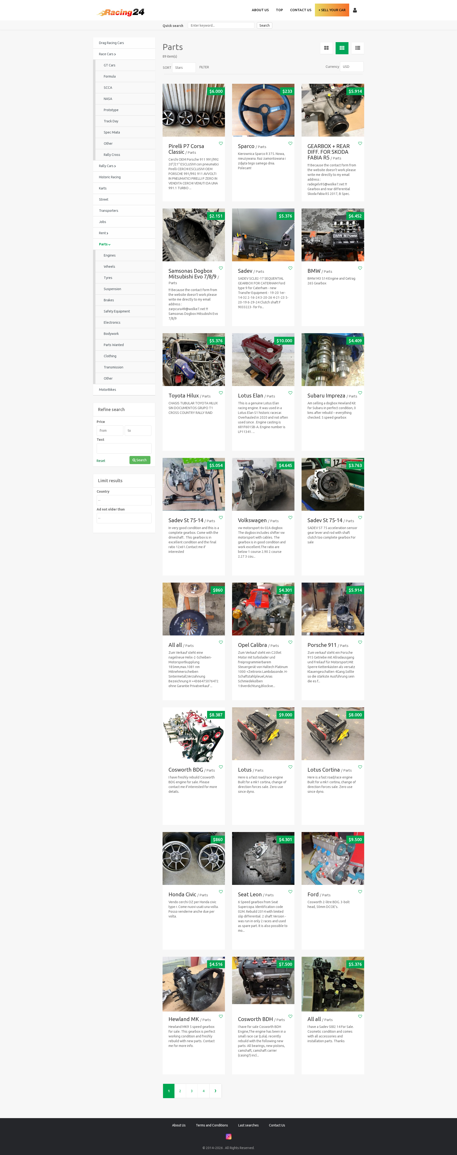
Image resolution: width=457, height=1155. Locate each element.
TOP (279, 10)
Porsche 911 (322, 645)
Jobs (102, 222)
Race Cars (106, 54)
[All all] (194, 609)
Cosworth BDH (255, 1019)
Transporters (108, 211)
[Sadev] (263, 235)
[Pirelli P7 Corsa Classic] (194, 110)
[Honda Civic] (194, 858)
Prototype (111, 110)
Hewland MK (184, 1019)
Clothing (110, 356)
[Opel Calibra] (263, 609)
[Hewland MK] (194, 988)
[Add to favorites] (221, 143)
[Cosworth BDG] (194, 738)
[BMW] (333, 235)
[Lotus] (263, 733)
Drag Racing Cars (111, 43)
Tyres (108, 278)
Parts (103, 244)
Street (103, 199)
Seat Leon (250, 894)
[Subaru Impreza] (333, 359)
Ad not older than (111, 509)
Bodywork (111, 334)
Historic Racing (110, 177)
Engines (110, 255)
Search (264, 25)
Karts (103, 188)
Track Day (111, 121)
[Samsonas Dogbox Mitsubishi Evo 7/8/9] (194, 235)
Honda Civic (182, 894)
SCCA (108, 87)
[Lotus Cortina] (333, 733)
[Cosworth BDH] (263, 980)
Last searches (248, 1125)
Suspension (112, 289)
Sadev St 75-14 (186, 520)
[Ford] (333, 858)
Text (100, 439)
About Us (260, 10)
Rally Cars (106, 166)
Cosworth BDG (186, 770)
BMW (314, 271)
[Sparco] (263, 110)
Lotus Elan (250, 395)
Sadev (245, 271)
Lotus (245, 770)
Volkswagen (252, 520)
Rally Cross (112, 155)
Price (101, 422)
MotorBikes (107, 390)
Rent (103, 233)
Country (103, 491)
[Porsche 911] (333, 609)
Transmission (113, 367)
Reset (101, 461)
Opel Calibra (252, 645)
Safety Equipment (117, 311)
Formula (110, 76)
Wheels (109, 266)
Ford (313, 894)
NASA (108, 99)
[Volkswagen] (263, 484)
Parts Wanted (114, 345)
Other (108, 143)
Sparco (246, 146)
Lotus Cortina (324, 770)
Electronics (112, 322)
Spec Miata (112, 132)
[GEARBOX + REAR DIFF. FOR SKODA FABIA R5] (333, 110)
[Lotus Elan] (263, 359)
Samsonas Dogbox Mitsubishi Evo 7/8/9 (192, 273)
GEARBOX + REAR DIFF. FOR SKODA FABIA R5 (329, 151)
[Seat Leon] (263, 858)
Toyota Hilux (184, 395)
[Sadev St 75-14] (194, 484)
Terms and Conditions (212, 1125)
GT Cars (109, 65)
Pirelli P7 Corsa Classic (186, 149)
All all (175, 645)
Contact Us (300, 10)
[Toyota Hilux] (194, 359)
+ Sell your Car (332, 10)
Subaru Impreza (326, 395)
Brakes (109, 300)
